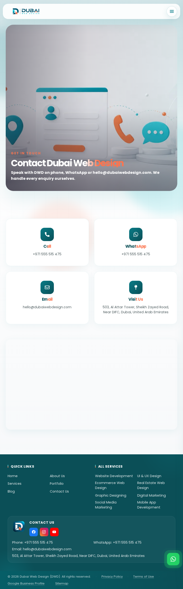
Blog (11, 491)
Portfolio (57, 483)
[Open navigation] (172, 11)
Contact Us (59, 491)
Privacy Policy (112, 576)
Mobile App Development (148, 504)
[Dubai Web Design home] (26, 11)
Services (14, 483)
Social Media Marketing (106, 504)
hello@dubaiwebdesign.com (47, 549)
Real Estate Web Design (151, 485)
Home (13, 476)
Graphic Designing (110, 495)
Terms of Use (143, 576)
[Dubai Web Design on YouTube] (54, 532)
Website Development (114, 476)
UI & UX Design (149, 476)
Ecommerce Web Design (110, 485)
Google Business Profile (26, 583)
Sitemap (61, 583)
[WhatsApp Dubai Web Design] (173, 559)
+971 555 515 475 (38, 542)
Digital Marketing (151, 495)
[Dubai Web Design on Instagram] (44, 532)
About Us (57, 476)
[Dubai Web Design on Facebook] (33, 532)
